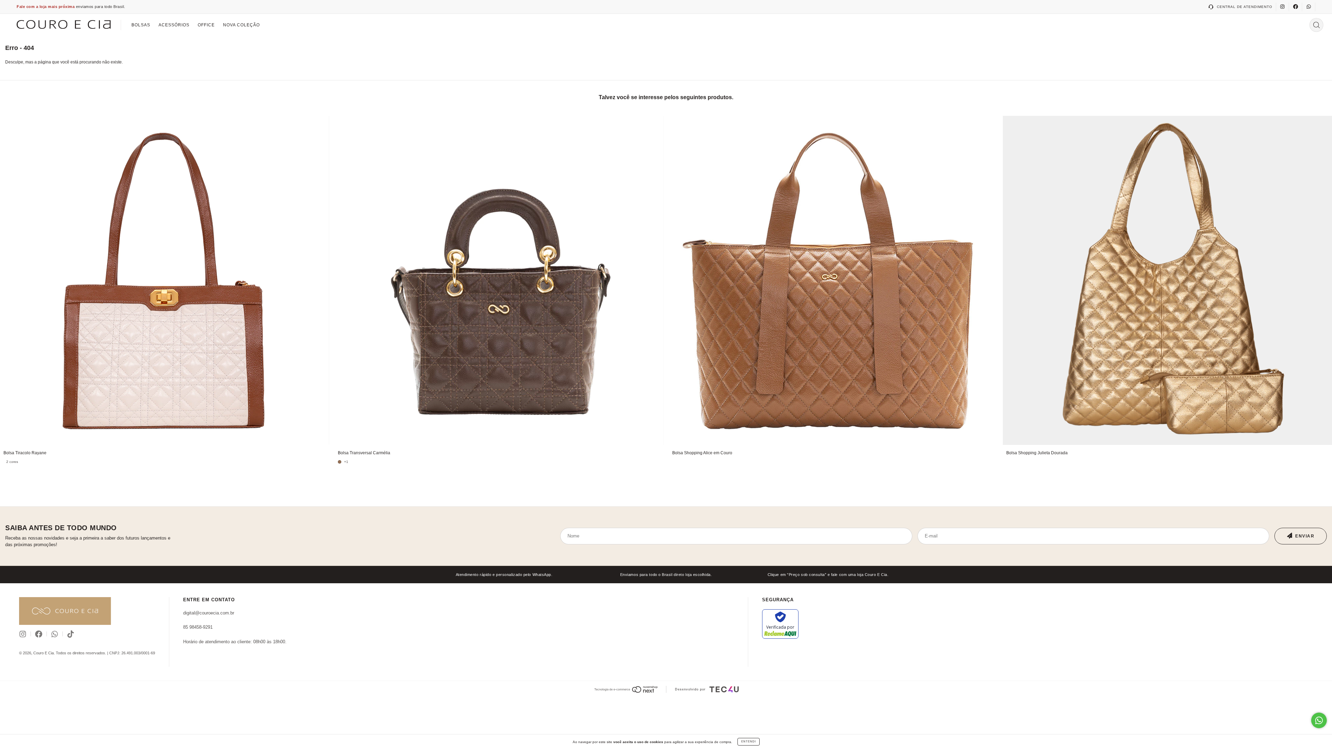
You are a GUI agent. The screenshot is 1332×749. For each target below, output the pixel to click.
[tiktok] (70, 634)
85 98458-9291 (198, 627)
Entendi (748, 741)
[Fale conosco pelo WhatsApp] (1319, 720)
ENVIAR (1304, 536)
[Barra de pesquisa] (1316, 25)
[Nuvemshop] (626, 689)
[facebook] (1295, 7)
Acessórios (174, 25)
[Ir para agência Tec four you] (724, 689)
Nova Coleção (241, 25)
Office (206, 25)
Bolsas (140, 25)
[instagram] (1282, 7)
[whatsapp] (1308, 7)
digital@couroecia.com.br (208, 612)
